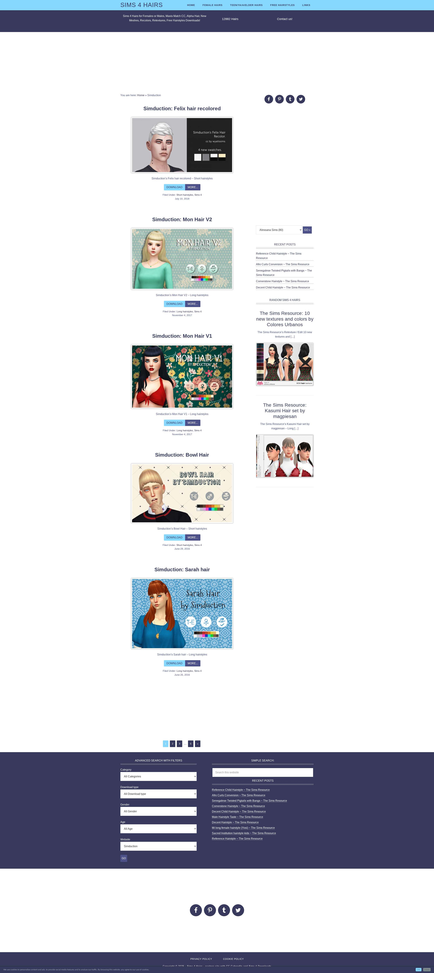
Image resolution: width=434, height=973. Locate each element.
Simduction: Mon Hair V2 (182, 219)
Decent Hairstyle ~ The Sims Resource (235, 822)
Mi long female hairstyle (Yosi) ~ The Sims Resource (243, 827)
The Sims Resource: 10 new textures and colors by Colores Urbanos (284, 319)
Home (140, 95)
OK (418, 970)
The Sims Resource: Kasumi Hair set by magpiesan (285, 410)
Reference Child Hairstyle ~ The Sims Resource (241, 789)
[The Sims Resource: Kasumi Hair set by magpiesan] (285, 457)
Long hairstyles (185, 311)
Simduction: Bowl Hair (182, 455)
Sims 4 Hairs (141, 4)
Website (125, 839)
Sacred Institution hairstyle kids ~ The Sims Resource (244, 833)
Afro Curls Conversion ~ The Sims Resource (282, 264)
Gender (124, 804)
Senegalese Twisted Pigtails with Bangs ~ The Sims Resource (249, 800)
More (427, 970)
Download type (129, 787)
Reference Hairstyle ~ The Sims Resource (237, 838)
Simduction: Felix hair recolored (182, 108)
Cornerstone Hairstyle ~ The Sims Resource (282, 281)
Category (125, 769)
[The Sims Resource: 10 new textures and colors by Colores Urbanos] (285, 365)
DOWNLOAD (174, 187)
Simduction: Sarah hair (182, 569)
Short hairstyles (184, 194)
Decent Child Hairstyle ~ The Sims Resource (283, 287)
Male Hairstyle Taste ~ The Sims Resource (237, 816)
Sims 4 (198, 194)
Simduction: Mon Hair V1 (182, 336)
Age (122, 822)
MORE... (193, 187)
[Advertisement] (217, 62)
